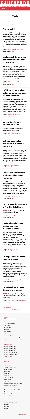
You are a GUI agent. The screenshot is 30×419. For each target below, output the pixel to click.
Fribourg (6, 373)
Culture (5, 365)
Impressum (6, 329)
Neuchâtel (6, 396)
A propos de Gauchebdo (9, 323)
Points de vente (7, 327)
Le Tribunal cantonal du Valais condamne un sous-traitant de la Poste (15, 93)
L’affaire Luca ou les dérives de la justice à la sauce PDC (13, 144)
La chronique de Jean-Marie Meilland (12, 383)
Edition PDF (6, 369)
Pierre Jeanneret (20, 49)
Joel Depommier (22, 300)
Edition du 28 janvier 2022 (10, 346)
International (7, 379)
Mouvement (6, 393)
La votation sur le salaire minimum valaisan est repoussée (14, 175)
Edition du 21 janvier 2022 (10, 348)
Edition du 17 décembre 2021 (11, 352)
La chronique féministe (9, 385)
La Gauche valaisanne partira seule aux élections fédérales (13, 226)
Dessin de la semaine (8, 367)
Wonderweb (23, 414)
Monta (5, 391)
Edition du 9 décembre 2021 (10, 354)
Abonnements (7, 325)
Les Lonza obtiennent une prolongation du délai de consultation (14, 60)
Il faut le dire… (7, 377)
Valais (12, 51)
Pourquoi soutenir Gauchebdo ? (11, 402)
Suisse (5, 404)
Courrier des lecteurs (8, 363)
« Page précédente (7, 22)
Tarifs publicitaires (8, 331)
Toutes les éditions (8, 356)
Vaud (5, 408)
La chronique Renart (8, 387)
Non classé (6, 398)
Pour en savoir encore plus (10, 400)
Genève (5, 375)
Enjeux (5, 371)
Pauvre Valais (9, 29)
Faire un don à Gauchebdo (10, 335)
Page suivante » (15, 24)
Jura (5, 381)
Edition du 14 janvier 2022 (10, 350)
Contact (5, 333)
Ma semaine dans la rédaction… (11, 389)
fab (19, 114)
